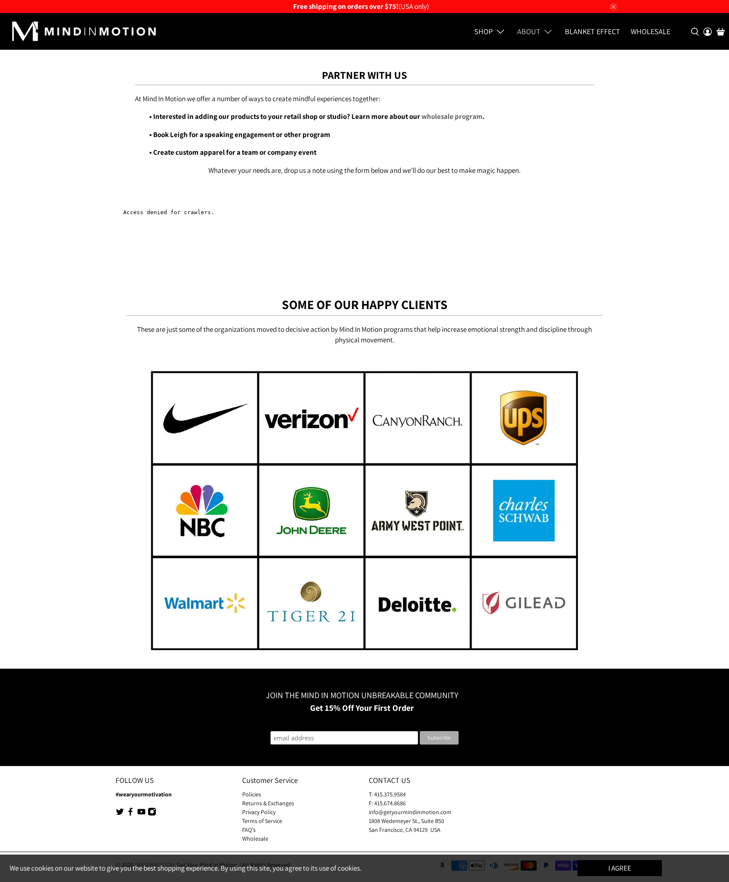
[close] (613, 7)
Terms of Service (262, 821)
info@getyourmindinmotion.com (410, 812)
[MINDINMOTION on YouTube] (141, 814)
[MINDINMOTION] (83, 31)
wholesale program (452, 116)
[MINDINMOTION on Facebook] (130, 814)
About (528, 31)
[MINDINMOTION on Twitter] (120, 814)
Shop (483, 31)
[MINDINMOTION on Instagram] (152, 814)
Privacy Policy (258, 812)
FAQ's (249, 830)
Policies (251, 794)
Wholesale (650, 31)
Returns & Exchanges (268, 803)
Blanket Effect (592, 31)
